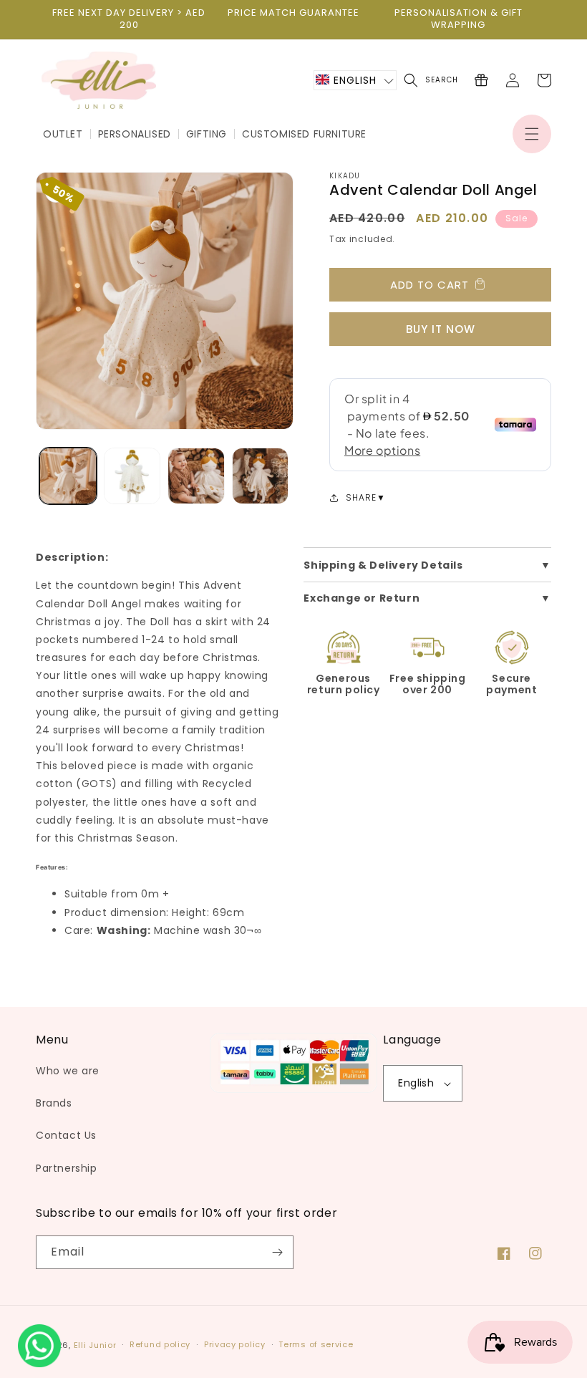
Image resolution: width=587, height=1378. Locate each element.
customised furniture (304, 134)
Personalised (134, 134)
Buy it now (440, 329)
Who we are (68, 1071)
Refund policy (160, 1344)
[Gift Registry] (481, 80)
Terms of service (315, 1344)
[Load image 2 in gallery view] (132, 476)
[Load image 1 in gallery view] (68, 476)
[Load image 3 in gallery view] (196, 476)
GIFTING (206, 134)
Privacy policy (235, 1344)
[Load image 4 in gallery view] (260, 476)
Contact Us (66, 1135)
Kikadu (345, 175)
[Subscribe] (277, 1252)
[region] (129, 19)
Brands (54, 1103)
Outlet (63, 134)
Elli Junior (95, 1345)
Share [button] (361, 497)
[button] (532, 134)
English (416, 1083)
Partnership (66, 1168)
